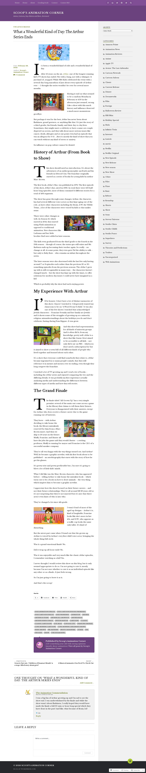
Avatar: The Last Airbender (117, 68)
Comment (87, 753)
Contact (55, 3)
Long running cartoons (45, 626)
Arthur (65, 74)
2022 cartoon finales (44, 614)
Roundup (109, 201)
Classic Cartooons (43, 623)
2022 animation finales (45, 611)
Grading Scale (43, 3)
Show (46, 632)
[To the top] (130, 761)
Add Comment (86, 683)
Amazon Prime (111, 45)
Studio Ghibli (111, 229)
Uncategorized (21, 27)
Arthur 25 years (42, 617)
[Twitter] (117, 3)
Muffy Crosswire (67, 629)
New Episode (110, 158)
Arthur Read (76, 617)
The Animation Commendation (52, 693)
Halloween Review (113, 111)
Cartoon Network (112, 73)
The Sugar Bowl (58, 632)
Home (25, 3)
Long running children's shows (72, 626)
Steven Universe (112, 219)
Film (107, 101)
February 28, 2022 (20, 66)
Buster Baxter (61, 620)
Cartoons (74, 620)
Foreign (108, 106)
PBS (86, 629)
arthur (85, 614)
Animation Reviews (113, 54)
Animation (75, 614)
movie (108, 144)
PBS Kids (38, 632)
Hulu (107, 125)
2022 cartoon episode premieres (71, 611)
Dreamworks (110, 97)
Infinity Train (111, 130)
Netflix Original (112, 153)
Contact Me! (65, 3)
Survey (108, 243)
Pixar (107, 186)
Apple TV (109, 63)
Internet (109, 134)
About (32, 3)
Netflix (108, 149)
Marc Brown (40, 629)
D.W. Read (58, 623)
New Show (109, 172)
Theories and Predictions (116, 248)
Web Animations (112, 262)
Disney (108, 92)
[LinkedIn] (112, 3)
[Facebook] (108, 3)
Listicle (108, 139)
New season (110, 167)
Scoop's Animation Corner (38, 12)
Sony (107, 215)
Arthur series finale (44, 620)
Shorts (108, 205)
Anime (108, 59)
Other (80, 629)
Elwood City (69, 623)
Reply (38, 716)
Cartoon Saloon (112, 78)
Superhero (110, 238)
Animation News (112, 49)
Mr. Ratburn (53, 629)
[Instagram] (121, 3)
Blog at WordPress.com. (24, 769)
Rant (107, 191)
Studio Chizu (111, 224)
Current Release (112, 87)
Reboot (108, 196)
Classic (84, 620)
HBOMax (109, 115)
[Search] (131, 3)
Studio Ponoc (111, 234)
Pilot (107, 182)
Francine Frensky (85, 623)
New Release (110, 163)
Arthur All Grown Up (60, 617)
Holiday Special (112, 120)
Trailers (108, 252)
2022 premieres (62, 614)
